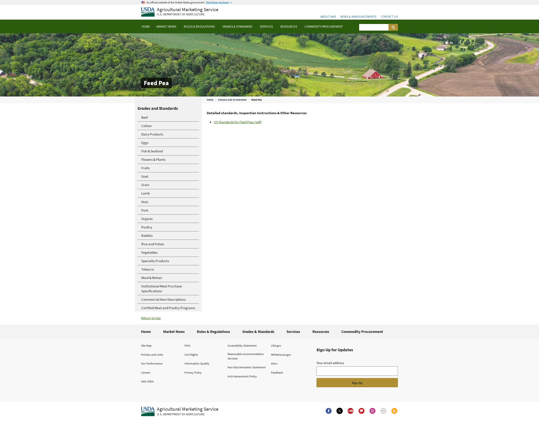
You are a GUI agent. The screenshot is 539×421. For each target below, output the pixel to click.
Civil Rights (191, 355)
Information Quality (196, 363)
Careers (146, 372)
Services (293, 331)
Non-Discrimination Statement (247, 367)
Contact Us (389, 17)
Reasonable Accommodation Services (246, 356)
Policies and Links (152, 355)
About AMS (328, 17)
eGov (274, 363)
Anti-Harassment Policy (242, 376)
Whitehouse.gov (281, 355)
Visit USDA (147, 381)
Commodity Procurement (362, 331)
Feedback (277, 372)
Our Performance (152, 363)
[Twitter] (339, 411)
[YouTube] (350, 411)
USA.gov (276, 345)
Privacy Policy (193, 372)
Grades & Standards (258, 331)
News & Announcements (358, 17)
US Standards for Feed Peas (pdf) (238, 122)
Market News (174, 331)
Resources (320, 331)
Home (210, 99)
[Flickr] (383, 411)
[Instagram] (372, 411)
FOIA (187, 345)
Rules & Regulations (213, 331)
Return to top (151, 318)
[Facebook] (328, 411)
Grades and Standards (232, 99)
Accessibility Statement (242, 345)
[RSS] (394, 411)
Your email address (330, 363)
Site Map (146, 345)
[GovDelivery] (361, 411)
